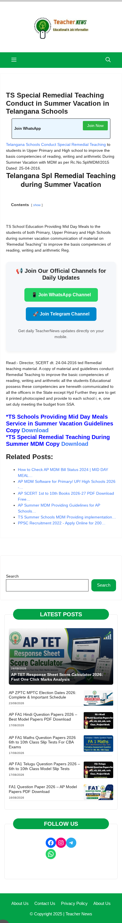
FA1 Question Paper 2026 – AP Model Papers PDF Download (43, 789)
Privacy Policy (74, 903)
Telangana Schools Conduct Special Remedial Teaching (56, 144)
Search (12, 576)
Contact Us (44, 903)
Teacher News (79, 913)
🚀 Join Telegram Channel (61, 314)
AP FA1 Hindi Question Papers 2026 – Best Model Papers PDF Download (43, 716)
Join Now (95, 125)
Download (35, 430)
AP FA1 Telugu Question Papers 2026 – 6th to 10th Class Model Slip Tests (44, 766)
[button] (108, 60)
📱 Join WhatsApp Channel (61, 294)
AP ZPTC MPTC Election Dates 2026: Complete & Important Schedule (42, 695)
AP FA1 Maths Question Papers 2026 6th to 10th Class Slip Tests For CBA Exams (42, 742)
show (37, 205)
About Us (20, 903)
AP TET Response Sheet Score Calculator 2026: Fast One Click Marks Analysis (57, 677)
